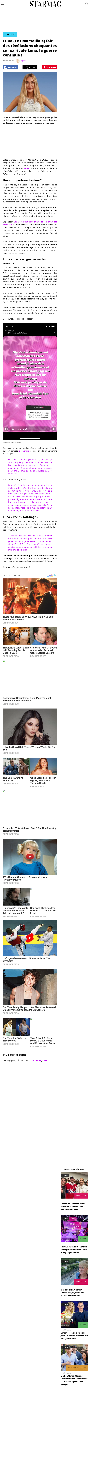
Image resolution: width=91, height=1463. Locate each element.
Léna (44, 1060)
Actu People (81, 1196)
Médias (83, 1239)
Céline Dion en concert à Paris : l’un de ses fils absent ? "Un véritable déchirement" (73, 1206)
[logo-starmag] (45, 4)
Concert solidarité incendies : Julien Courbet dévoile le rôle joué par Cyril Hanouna (74, 1336)
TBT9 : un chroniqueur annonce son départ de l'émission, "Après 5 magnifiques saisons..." (74, 1249)
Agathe (23, 61)
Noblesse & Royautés (77, 1368)
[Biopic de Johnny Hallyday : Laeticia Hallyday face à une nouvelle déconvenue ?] (74, 1271)
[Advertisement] (45, 25)
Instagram (24, 451)
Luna (26, 168)
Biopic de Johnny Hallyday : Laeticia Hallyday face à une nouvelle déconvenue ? (72, 1292)
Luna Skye (36, 1060)
